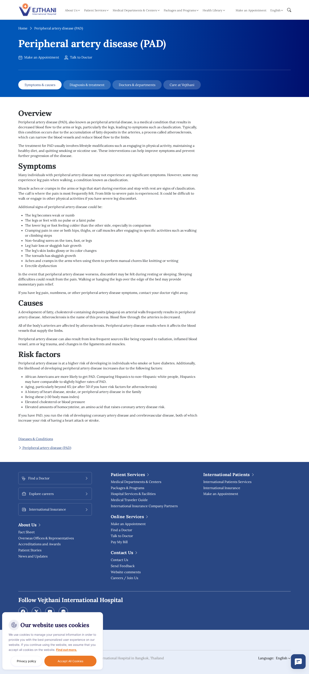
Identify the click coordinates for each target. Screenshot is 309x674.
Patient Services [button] (95, 10)
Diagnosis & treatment (87, 85)
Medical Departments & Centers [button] (135, 10)
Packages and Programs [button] (180, 10)
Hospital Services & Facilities (133, 494)
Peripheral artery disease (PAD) (46, 448)
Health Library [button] (212, 10)
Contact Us (119, 560)
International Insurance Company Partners (144, 506)
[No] (99, 613)
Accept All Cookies (70, 661)
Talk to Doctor (80, 57)
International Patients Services (227, 482)
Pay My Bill (119, 542)
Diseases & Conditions (35, 439)
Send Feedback (123, 566)
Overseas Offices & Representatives (46, 538)
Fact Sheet (26, 532)
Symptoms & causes (40, 85)
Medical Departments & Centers (136, 482)
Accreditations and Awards (39, 544)
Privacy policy (26, 661)
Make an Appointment (251, 10)
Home (23, 28)
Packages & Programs (127, 488)
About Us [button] (71, 10)
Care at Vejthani (182, 85)
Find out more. (66, 649)
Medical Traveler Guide (129, 500)
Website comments (126, 572)
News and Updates (33, 556)
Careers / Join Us (124, 578)
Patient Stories (29, 550)
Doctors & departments (137, 85)
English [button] (275, 10)
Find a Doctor (121, 530)
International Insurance (221, 488)
